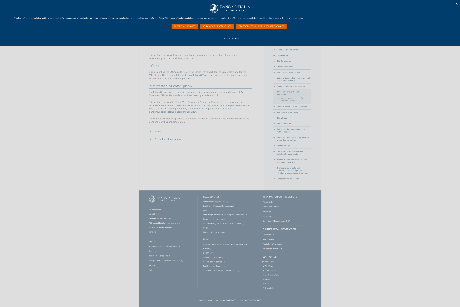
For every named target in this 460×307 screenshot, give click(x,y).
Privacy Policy (158, 18)
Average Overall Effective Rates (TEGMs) (166, 260)
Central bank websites (212, 262)
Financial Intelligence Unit (214, 202)
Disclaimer (266, 211)
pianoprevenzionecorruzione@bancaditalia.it (172, 112)
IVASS (205, 210)
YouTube (269, 266)
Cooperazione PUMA (212, 257)
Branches (153, 251)
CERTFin (207, 253)
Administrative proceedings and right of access (291, 130)
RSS (267, 283)
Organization (282, 55)
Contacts (152, 232)
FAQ (150, 270)
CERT (205, 228)
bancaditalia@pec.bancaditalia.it (166, 223)
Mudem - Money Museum (214, 232)
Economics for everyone (213, 219)
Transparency (268, 234)
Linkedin (269, 279)
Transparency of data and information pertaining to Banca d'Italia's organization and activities (292, 170)
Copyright (266, 216)
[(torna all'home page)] (164, 199)
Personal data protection (288, 179)
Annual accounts (284, 123)
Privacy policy (268, 202)
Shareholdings (283, 146)
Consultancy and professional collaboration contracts (290, 152)
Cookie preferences (270, 207)
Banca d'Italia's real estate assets (292, 107)
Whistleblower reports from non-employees (293, 99)
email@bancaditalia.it (163, 227)
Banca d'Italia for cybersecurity (291, 86)
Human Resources (285, 67)
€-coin (206, 248)
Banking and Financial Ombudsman (218, 206)
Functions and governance (289, 50)
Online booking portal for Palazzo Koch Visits (222, 223)
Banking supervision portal (214, 266)
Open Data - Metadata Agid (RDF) (276, 221)
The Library (282, 118)
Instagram (269, 262)
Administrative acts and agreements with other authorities (293, 138)
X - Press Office (272, 275)
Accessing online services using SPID (165, 246)
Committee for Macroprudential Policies (220, 270)
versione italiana (230, 39)
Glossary (152, 265)
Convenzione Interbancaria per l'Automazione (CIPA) (225, 244)
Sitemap (152, 241)
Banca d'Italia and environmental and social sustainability (293, 79)
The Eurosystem (284, 61)
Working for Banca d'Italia (288, 72)
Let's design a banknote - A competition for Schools (225, 215)
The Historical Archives (287, 112)
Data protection (269, 239)
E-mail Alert (270, 288)
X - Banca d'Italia (272, 270)
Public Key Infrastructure (272, 244)
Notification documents (272, 249)
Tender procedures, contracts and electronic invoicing (292, 160)
